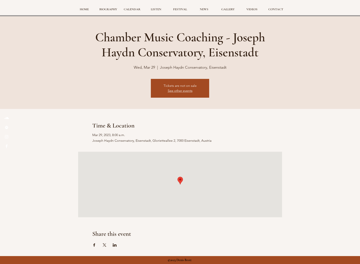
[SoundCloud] (6, 118)
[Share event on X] (104, 245)
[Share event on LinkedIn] (115, 245)
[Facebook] (6, 146)
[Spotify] (6, 127)
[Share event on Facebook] (94, 245)
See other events (180, 91)
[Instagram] (6, 136)
